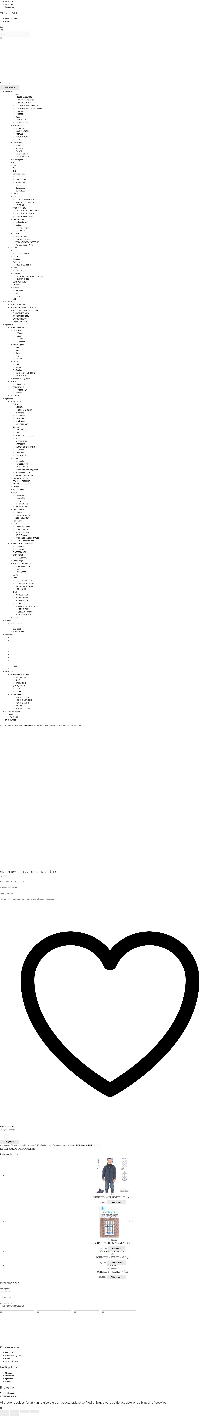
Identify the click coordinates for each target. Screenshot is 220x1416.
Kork (15, 162)
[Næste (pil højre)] (14, 1414)
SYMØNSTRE (20, 376)
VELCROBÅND (21, 455)
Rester (15, 666)
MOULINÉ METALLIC (23, 700)
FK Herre (19, 339)
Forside (3, 725)
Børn (17, 347)
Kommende (17, 623)
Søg (1, 27)
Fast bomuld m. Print (23, 103)
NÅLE (17, 680)
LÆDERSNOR (20, 589)
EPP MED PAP (21, 390)
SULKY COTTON (25, 615)
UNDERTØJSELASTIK (24, 475)
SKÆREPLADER (19, 552)
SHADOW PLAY (21, 137)
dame (83, 1145)
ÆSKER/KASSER (22, 518)
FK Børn (18, 336)
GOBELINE (19, 148)
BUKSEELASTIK (21, 464)
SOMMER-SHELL (22, 279)
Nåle (15, 492)
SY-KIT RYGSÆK (22, 157)
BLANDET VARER (20, 282)
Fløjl (14, 168)
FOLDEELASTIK (21, 467)
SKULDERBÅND (21, 424)
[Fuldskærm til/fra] (14, 1411)
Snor (15, 578)
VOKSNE (18, 359)
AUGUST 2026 (19, 632)
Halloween (19, 290)
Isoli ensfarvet (21, 222)
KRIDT (18, 433)
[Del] (24, 1411)
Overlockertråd (21, 595)
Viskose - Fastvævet (23, 239)
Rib (14, 197)
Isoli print (19, 225)
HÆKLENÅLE (13, 717)
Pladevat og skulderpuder (23, 541)
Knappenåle (20, 495)
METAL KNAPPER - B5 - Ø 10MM (26, 310)
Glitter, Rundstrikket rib (24, 202)
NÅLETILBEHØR (21, 506)
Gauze (18, 117)
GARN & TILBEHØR (12, 711)
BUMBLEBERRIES (22, 131)
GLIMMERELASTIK (22, 472)
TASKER (18, 512)
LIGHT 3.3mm (21, 535)
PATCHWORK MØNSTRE (25, 373)
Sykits (15, 575)
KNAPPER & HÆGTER (22, 484)
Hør (14, 165)
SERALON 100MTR (25, 612)
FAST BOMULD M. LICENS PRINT (28, 108)
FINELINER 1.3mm (22, 526)
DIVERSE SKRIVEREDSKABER (27, 538)
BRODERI (9, 672)
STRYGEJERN (18, 555)
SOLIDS (18, 140)
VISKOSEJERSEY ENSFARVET (27, 242)
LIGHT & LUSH (21, 236)
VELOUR (18, 270)
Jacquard (16, 259)
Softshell (16, 273)
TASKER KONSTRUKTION (25, 447)
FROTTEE (19, 114)
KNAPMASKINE (19, 305)
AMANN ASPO (24, 609)
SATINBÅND (20, 418)
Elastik (15, 458)
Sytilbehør (9, 398)
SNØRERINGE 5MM (20, 322)
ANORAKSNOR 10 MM (24, 586)
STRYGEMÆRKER (22, 566)
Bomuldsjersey (19, 174)
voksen (18, 367)
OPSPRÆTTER (21, 441)
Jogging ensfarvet (22, 228)
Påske (17, 296)
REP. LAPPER (20, 572)
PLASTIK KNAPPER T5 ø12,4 (24, 307)
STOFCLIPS (20, 444)
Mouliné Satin (21, 706)
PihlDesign (17, 370)
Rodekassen (10, 635)
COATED (18, 145)
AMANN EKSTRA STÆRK (28, 606)
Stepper (16, 285)
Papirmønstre (18, 327)
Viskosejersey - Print (24, 245)
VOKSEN (18, 691)
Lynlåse (16, 487)
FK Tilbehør (20, 342)
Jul (16, 293)
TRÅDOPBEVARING (23, 515)
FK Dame (19, 333)
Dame (17, 350)
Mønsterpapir (18, 489)
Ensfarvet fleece (22, 253)
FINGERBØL (20, 430)
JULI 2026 (17, 629)
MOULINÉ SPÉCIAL (23, 709)
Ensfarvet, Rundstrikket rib (26, 199)
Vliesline (16, 618)
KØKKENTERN (21, 120)
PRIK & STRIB (20, 179)
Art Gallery (19, 128)
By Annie (19, 393)
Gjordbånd (19, 413)
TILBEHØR (19, 549)
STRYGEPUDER (21, 558)
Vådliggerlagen (21, 122)
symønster (97, 1145)
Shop (10, 725)
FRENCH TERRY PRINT (24, 214)
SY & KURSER (10, 720)
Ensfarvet (19, 177)
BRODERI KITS (19, 686)
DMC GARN (17, 694)
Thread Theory (21, 384)
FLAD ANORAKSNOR (23, 581)
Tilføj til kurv (10, 1142)
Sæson (16, 288)
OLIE (17, 438)
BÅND (15, 404)
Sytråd (18, 603)
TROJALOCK (23, 600)
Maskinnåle (20, 498)
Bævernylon (18, 159)
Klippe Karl (19, 546)
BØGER (16, 396)
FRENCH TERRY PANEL (24, 216)
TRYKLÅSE (19, 452)
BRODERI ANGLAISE (23, 97)
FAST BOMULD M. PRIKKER (26, 105)
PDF (14, 381)
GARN (10, 714)
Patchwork (17, 521)
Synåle (18, 501)
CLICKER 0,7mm (22, 532)
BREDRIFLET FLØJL (23, 265)
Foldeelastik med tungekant (26, 470)
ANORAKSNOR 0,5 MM (24, 583)
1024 (78, 1145)
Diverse (16, 427)
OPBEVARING (18, 509)
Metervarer (9, 91)
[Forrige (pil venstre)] (4, 1414)
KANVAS (18, 151)
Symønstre (9, 324)
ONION (15, 361)
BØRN (17, 689)
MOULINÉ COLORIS (23, 697)
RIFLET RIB (19, 205)
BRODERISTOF (21, 677)
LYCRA (15, 256)
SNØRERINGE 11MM (21, 319)
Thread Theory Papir (21, 379)
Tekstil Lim (19, 450)
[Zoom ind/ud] (4, 1411)
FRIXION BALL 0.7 (22, 529)
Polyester (17, 262)
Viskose (16, 233)
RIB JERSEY (20, 191)
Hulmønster (20, 188)
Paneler (18, 185)
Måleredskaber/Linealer (25, 435)
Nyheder (8, 620)
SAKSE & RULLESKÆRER (23, 543)
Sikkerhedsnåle (21, 504)
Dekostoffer (18, 142)
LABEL (18, 569)
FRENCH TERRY (19, 208)
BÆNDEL (19, 407)
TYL (14, 171)
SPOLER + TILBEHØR (21, 481)
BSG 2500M (23, 598)
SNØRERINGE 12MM (21, 316)
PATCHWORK (18, 125)
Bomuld (16, 94)
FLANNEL (19, 111)
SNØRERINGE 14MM (21, 313)
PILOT (15, 524)
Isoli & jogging (18, 219)
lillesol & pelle (18, 344)
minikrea (16, 353)
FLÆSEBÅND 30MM (23, 410)
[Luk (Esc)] (34, 1411)
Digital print (20, 182)
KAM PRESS (10, 302)
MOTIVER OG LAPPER (22, 563)
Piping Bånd (20, 415)
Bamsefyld (17, 401)
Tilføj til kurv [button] (116, 1203)
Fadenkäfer (17, 330)
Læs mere (116, 1248)
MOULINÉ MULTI (22, 703)
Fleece (15, 251)
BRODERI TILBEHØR (21, 674)
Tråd (15, 592)
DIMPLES (19, 134)
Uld (14, 299)
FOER (15, 248)
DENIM (15, 194)
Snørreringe (18, 561)
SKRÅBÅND (20, 421)
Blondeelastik (20, 461)
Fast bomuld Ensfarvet (24, 100)
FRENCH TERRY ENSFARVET (27, 211)
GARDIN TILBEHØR (20, 478)
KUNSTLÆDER (21, 154)
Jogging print (20, 231)
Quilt (15, 268)
